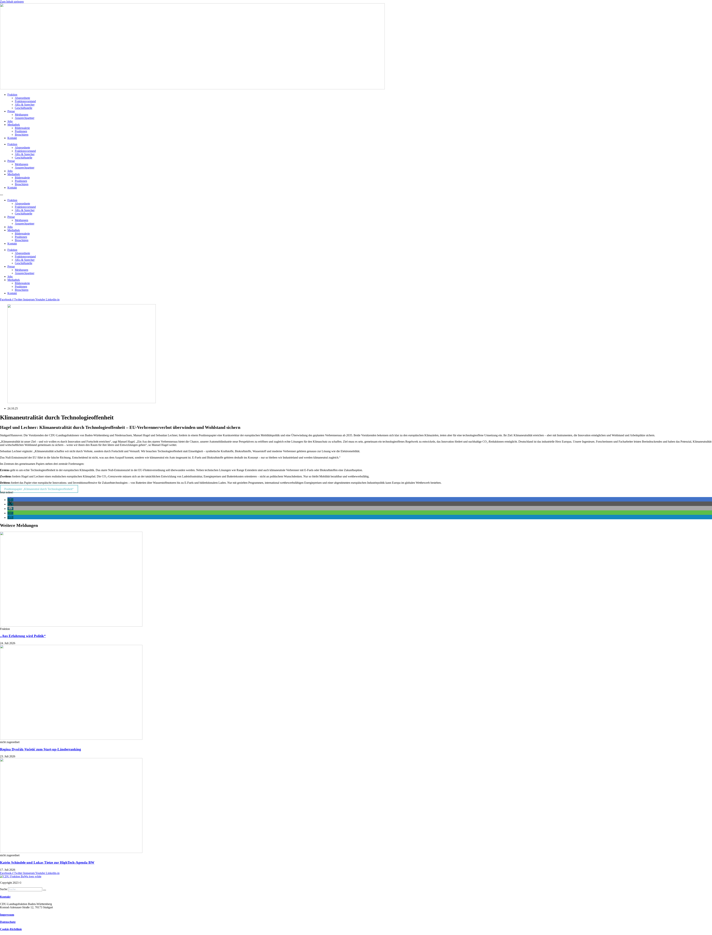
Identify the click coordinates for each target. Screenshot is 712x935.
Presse (11, 111)
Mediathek (13, 124)
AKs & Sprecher (24, 104)
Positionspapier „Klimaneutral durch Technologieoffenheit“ (39, 489)
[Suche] (44, 890)
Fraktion (12, 94)
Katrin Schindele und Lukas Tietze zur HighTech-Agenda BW (47, 862)
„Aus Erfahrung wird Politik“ (23, 636)
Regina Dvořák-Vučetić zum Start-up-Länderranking (40, 749)
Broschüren (21, 134)
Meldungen (21, 114)
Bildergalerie (22, 127)
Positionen (21, 131)
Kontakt (12, 137)
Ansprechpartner (24, 117)
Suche (3, 889)
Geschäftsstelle (23, 107)
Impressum (7, 914)
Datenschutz (8, 922)
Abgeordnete (22, 97)
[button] (10, 499)
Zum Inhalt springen (12, 1)
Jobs (10, 121)
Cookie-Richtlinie (11, 929)
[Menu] (1, 194)
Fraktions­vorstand (25, 101)
